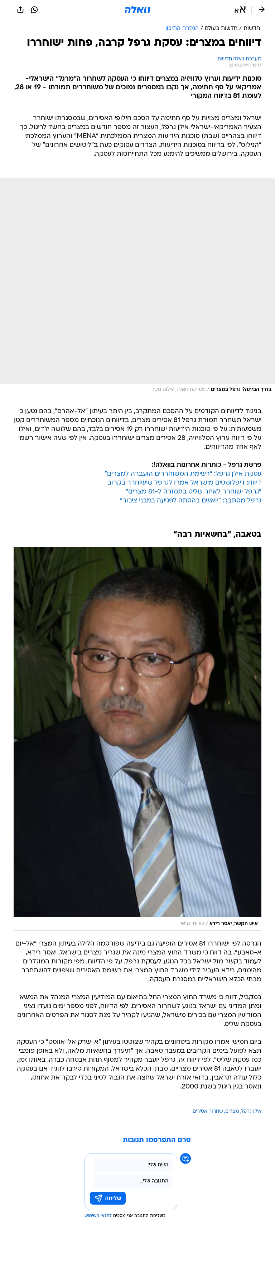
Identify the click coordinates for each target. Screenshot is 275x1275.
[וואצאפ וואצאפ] (34, 9)
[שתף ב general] (20, 10)
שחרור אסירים (208, 1111)
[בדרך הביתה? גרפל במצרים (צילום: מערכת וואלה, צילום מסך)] (137, 287)
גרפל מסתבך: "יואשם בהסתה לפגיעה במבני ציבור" (190, 500)
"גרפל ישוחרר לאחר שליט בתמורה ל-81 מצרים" (193, 491)
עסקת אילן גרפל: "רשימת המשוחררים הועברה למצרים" (183, 474)
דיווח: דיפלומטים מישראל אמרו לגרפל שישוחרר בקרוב (184, 483)
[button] (240, 9)
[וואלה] (137, 9)
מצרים (232, 1111)
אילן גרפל (251, 1111)
